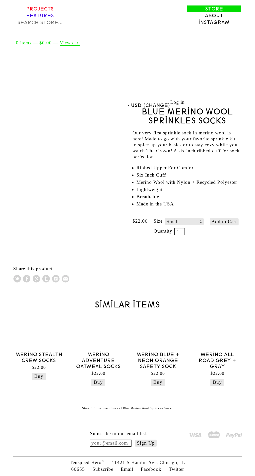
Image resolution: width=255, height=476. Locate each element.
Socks (116, 408)
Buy (38, 376)
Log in (177, 102)
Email (127, 469)
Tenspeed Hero (87, 462)
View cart (70, 42)
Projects (40, 9)
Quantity (163, 231)
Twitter (176, 469)
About (214, 15)
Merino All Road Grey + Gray (217, 360)
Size (158, 221)
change (156, 105)
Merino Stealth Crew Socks (39, 357)
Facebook (151, 469)
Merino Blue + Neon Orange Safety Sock (158, 360)
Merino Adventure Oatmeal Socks (98, 360)
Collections (101, 408)
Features (40, 15)
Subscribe (102, 469)
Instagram (214, 22)
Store (214, 9)
